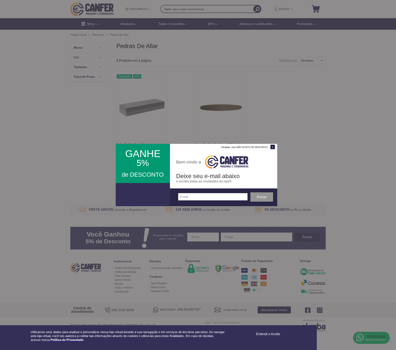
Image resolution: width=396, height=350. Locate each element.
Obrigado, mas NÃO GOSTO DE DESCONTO (244, 147)
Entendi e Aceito (268, 334)
